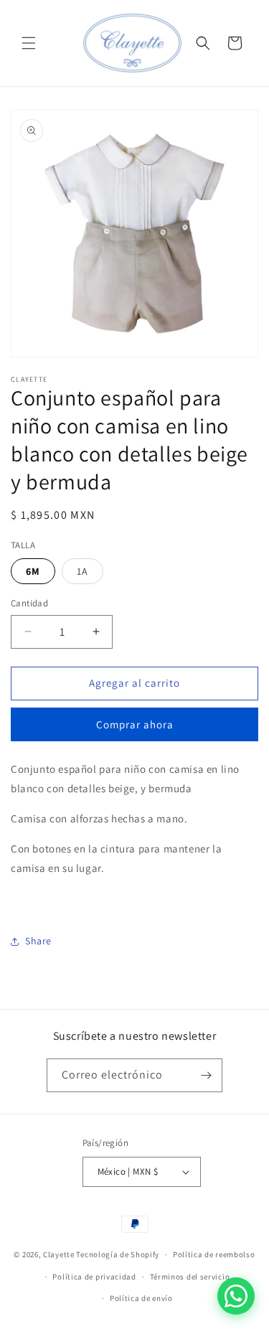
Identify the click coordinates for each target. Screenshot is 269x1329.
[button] (28, 43)
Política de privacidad (94, 1277)
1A (82, 571)
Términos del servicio (190, 1277)
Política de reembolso (214, 1254)
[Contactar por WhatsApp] (236, 1296)
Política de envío (141, 1298)
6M (33, 571)
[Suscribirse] (206, 1075)
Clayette (59, 1254)
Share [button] (38, 940)
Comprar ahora (135, 724)
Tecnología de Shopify (117, 1254)
